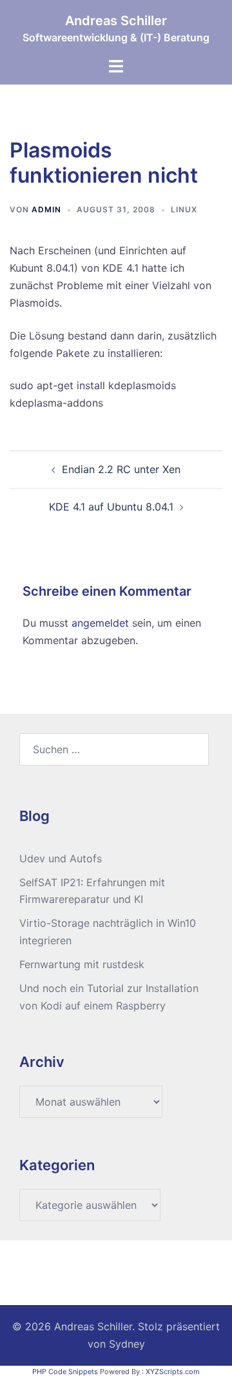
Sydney (127, 1343)
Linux (184, 209)
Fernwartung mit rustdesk (81, 964)
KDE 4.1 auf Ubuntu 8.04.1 (111, 506)
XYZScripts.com (173, 1371)
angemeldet (100, 622)
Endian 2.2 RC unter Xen (121, 469)
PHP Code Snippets (65, 1371)
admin (46, 209)
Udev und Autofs (60, 858)
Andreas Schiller (116, 20)
